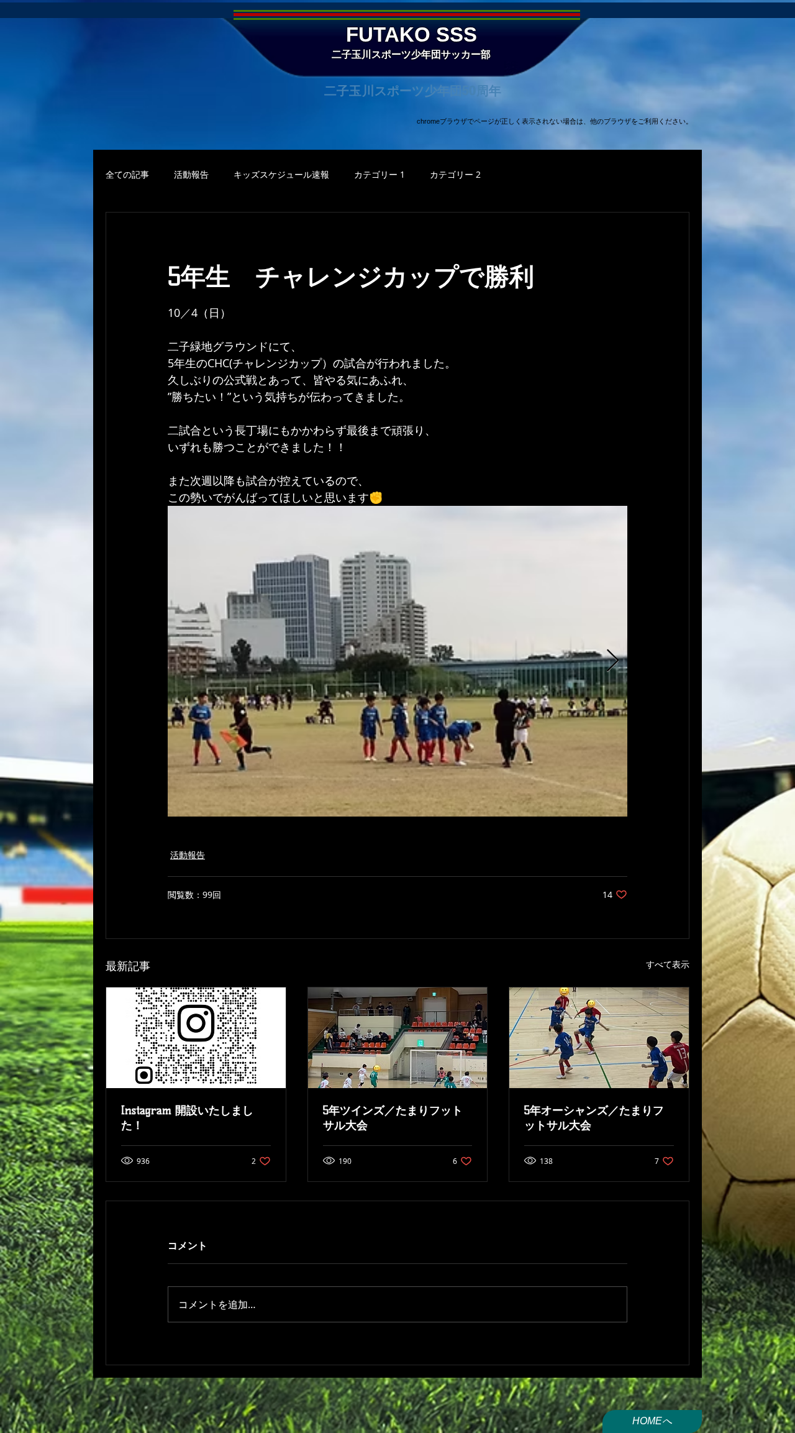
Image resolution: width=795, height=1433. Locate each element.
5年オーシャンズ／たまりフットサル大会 (594, 1118)
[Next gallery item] (613, 661)
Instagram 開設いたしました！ (187, 1118)
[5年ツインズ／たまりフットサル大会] (398, 1037)
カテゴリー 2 (455, 174)
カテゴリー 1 (379, 174)
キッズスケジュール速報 (281, 174)
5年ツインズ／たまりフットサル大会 (393, 1118)
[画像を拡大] (397, 661)
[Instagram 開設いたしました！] (196, 1037)
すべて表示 (667, 964)
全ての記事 (127, 174)
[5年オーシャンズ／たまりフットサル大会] (599, 1037)
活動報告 (191, 174)
